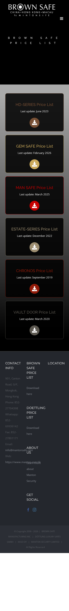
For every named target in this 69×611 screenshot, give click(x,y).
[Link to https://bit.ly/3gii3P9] (34, 289)
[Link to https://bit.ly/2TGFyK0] (34, 330)
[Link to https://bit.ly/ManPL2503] (34, 206)
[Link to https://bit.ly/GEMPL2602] (34, 164)
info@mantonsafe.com (19, 450)
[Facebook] (28, 510)
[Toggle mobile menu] (62, 18)
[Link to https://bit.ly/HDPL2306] (34, 123)
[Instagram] (34, 510)
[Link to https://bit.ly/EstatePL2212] (34, 247)
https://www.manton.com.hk (23, 462)
